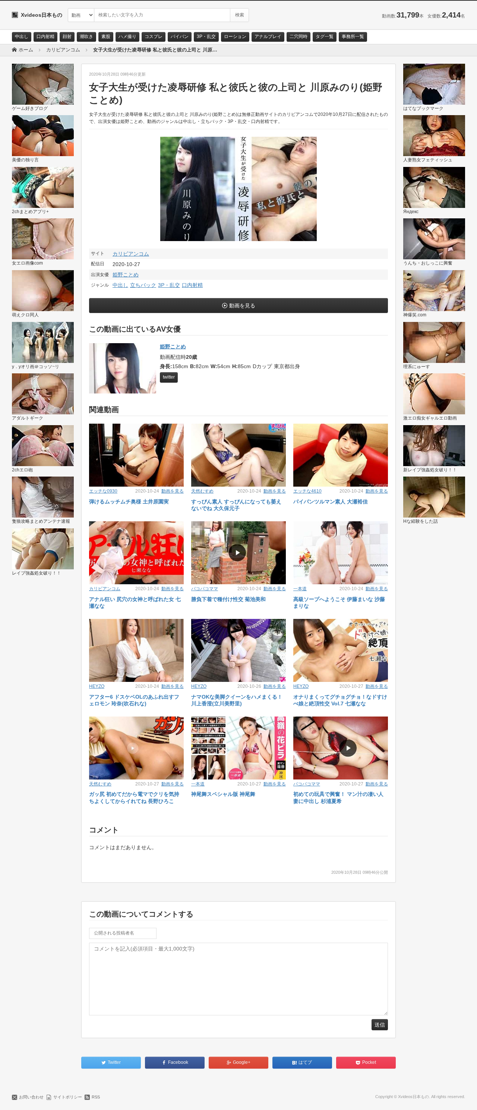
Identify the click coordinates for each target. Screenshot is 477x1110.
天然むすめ (202, 491)
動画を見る (242, 306)
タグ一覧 (325, 36)
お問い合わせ (31, 1097)
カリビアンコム (131, 254)
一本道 (300, 588)
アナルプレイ (268, 36)
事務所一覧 (353, 36)
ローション (235, 36)
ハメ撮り (127, 36)
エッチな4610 (307, 491)
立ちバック (143, 285)
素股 (105, 36)
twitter (169, 377)
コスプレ (153, 36)
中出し (21, 36)
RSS (96, 1097)
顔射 (67, 36)
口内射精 (45, 36)
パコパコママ (204, 588)
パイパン (180, 36)
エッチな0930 (103, 491)
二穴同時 (298, 36)
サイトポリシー (67, 1097)
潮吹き (86, 36)
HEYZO (96, 686)
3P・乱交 (206, 36)
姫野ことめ (126, 275)
